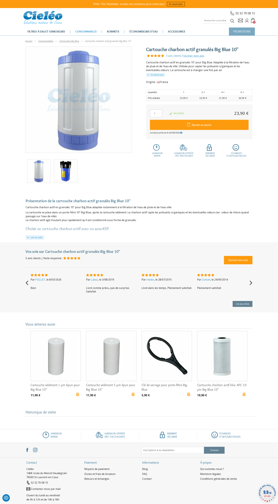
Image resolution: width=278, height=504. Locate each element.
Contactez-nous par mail (45, 489)
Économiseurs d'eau (144, 31)
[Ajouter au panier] (78, 394)
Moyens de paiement (97, 469)
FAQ (144, 474)
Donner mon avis (193, 56)
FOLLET (40, 279)
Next (251, 282)
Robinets (113, 31)
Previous (27, 282)
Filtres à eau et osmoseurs (46, 31)
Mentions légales (210, 474)
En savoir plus (176, 4)
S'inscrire (214, 450)
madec (150, 279)
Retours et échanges (96, 479)
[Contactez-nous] (240, 20)
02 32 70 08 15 (245, 13)
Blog (145, 469)
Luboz (94, 279)
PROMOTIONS (241, 31)
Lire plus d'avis (242, 303)
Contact (147, 479)
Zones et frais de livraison (100, 474)
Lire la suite (36, 237)
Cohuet (206, 279)
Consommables (86, 31)
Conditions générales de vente (218, 479)
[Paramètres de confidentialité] (6, 498)
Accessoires (176, 31)
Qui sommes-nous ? (212, 469)
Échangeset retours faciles (236, 154)
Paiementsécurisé (210, 154)
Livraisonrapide (157, 154)
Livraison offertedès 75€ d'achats (184, 154)
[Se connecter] (247, 20)
